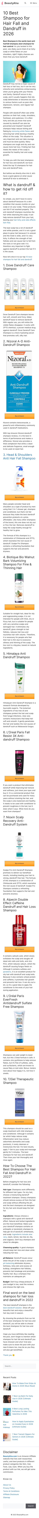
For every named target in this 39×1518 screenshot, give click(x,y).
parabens (7, 972)
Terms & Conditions (11, 1491)
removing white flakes (21, 131)
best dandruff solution (12, 1308)
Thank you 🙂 (9, 1355)
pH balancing (8, 1263)
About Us (7, 1485)
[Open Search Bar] (25, 3)
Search (31, 1506)
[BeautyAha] (2, 3)
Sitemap (6, 1497)
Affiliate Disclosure (11, 1494)
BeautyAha (11, 3)
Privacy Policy (9, 1488)
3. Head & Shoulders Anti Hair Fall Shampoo (19, 456)
